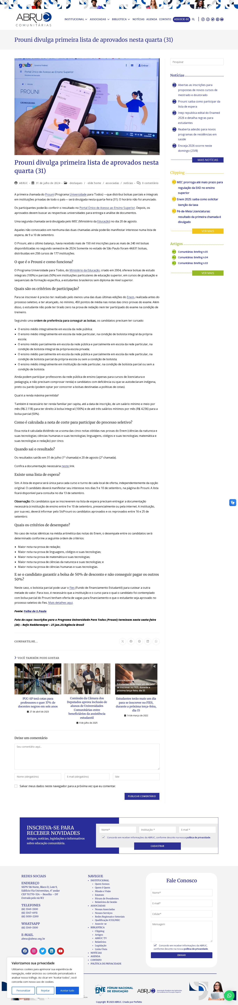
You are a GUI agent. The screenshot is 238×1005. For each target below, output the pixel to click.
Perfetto (138, 1001)
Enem (130, 297)
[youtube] (222, 19)
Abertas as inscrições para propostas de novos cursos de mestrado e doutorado (197, 90)
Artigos (99, 934)
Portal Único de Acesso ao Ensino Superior (107, 208)
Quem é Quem (102, 887)
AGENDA (95, 956)
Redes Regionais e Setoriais (110, 916)
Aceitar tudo (67, 990)
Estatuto (99, 894)
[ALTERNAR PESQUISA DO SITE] (193, 19)
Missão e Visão (103, 891)
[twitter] (212, 19)
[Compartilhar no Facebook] (131, 641)
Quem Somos (102, 883)
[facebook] (203, 19)
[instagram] (208, 19)
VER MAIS (208, 231)
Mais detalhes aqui (60, 603)
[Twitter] (42, 951)
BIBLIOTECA (98, 927)
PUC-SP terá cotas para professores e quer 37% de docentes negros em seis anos (38, 702)
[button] (229, 995)
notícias (128, 183)
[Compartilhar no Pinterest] (139, 641)
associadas (112, 183)
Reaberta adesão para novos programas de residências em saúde (197, 134)
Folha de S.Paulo (35, 611)
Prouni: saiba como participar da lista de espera (199, 104)
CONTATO (96, 960)
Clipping (99, 931)
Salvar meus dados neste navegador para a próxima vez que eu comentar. (68, 786)
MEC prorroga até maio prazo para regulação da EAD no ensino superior (200, 187)
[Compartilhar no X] (122, 641)
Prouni (49, 194)
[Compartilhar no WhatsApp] (156, 641)
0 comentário (150, 183)
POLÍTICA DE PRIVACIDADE (106, 963)
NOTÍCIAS (96, 952)
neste (66, 466)
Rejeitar (45, 990)
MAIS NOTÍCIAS (208, 160)
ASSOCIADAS (98, 905)
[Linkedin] (51, 951)
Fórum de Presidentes (107, 898)
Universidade (78, 194)
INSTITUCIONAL (100, 880)
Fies (72, 588)
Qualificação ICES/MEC (107, 920)
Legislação (100, 945)
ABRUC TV (101, 938)
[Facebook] (24, 951)
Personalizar (23, 990)
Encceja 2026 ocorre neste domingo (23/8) (195, 148)
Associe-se (101, 923)
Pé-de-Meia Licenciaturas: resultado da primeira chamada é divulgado (199, 216)
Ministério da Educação (85, 270)
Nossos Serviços (103, 913)
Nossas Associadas (105, 909)
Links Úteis (101, 949)
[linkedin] (217, 19)
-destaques (75, 183)
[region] (45, 977)
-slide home (94, 183)
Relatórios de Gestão (106, 902)
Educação (103, 221)
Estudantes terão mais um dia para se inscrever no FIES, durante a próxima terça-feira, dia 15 (136, 704)
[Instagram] (33, 951)
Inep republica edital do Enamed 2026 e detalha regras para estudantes (199, 118)
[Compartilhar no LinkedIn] (147, 641)
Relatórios (100, 941)
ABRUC (23, 183)
